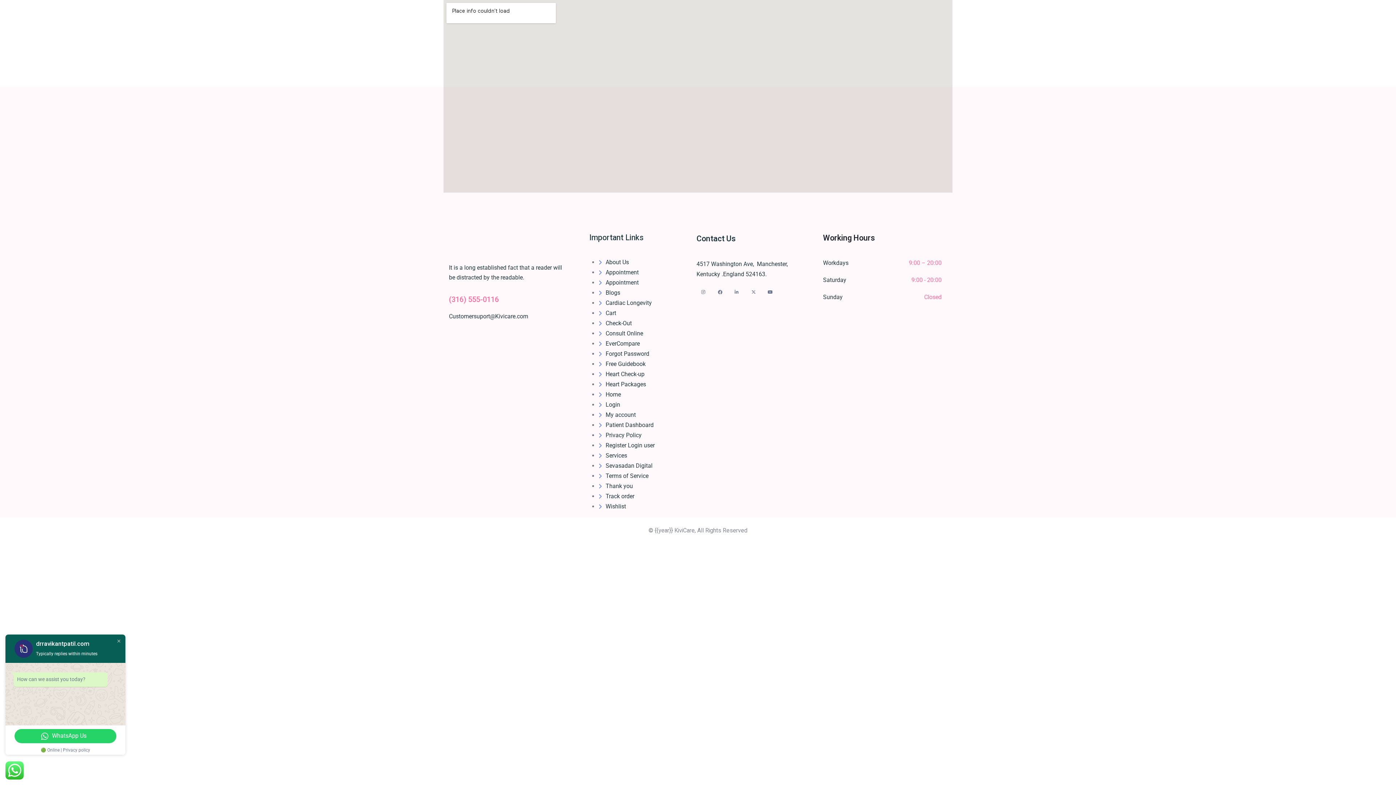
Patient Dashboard (630, 425)
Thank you (619, 486)
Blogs (613, 292)
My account (621, 414)
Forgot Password (627, 353)
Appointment (622, 272)
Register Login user (630, 445)
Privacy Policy (624, 435)
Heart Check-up (625, 374)
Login (613, 404)
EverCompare (623, 343)
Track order (620, 496)
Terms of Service (627, 475)
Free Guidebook (626, 364)
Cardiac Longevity (629, 302)
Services (616, 455)
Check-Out (619, 323)
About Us (617, 262)
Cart (611, 313)
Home (613, 394)
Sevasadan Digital (629, 465)
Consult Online (624, 333)
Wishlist (616, 506)
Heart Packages (626, 384)
